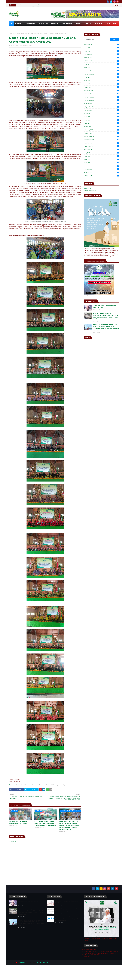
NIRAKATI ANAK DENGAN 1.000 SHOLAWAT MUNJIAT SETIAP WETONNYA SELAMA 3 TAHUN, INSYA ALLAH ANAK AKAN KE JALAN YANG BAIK (106, 327)
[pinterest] (117, 1)
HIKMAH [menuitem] (21, 28)
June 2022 (101, 117)
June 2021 (102, 156)
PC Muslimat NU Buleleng (51, 785)
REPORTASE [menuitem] (18, 23)
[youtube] (108, 888)
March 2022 (101, 126)
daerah (15, 785)
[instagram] (114, 1)
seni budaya (16, 34)
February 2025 (101, 54)
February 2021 (102, 169)
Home (10, 34)
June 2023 (101, 77)
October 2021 (102, 143)
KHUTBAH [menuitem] (14, 28)
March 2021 (102, 166)
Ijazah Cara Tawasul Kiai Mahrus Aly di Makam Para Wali (104, 306)
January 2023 (102, 94)
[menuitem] (11, 23)
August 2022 (101, 110)
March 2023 (101, 87)
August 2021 (101, 149)
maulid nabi (33, 785)
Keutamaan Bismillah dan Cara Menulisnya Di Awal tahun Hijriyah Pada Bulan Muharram (67, 918)
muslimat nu (40, 785)
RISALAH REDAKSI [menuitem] (43, 23)
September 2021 (101, 146)
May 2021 (102, 159)
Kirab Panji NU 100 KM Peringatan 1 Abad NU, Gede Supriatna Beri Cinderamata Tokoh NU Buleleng (45, 823)
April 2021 (102, 163)
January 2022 (101, 133)
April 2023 (101, 84)
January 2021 (102, 172)
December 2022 (101, 97)
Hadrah (20, 785)
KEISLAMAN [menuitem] (98, 23)
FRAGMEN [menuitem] (79, 23)
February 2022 (101, 130)
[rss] (101, 888)
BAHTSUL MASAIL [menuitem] (67, 23)
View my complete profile (90, 190)
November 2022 (101, 100)
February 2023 (101, 90)
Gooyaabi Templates (42, 962)
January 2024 (101, 71)
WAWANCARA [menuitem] (55, 23)
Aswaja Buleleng (14, 46)
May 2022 (101, 120)
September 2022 (101, 107)
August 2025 (101, 44)
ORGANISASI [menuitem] (30, 23)
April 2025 (101, 51)
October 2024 (101, 61)
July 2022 (101, 113)
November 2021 (102, 140)
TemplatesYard (23, 962)
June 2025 (101, 48)
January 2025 (101, 57)
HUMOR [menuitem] (107, 23)
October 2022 (101, 103)
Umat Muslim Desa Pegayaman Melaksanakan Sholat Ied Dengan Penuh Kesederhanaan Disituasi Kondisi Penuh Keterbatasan (105, 316)
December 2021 (102, 136)
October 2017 (101, 176)
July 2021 (101, 153)
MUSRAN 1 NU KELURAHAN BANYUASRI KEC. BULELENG (18, 822)
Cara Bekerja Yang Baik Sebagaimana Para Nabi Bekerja (66, 902)
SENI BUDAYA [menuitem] (88, 23)
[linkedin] (112, 888)
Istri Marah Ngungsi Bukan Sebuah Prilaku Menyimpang (37, 5)
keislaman (26, 785)
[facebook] (108, 1)
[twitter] (111, 1)
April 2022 (101, 123)
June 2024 (101, 64)
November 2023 (101, 74)
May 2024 (101, 67)
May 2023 (101, 80)
